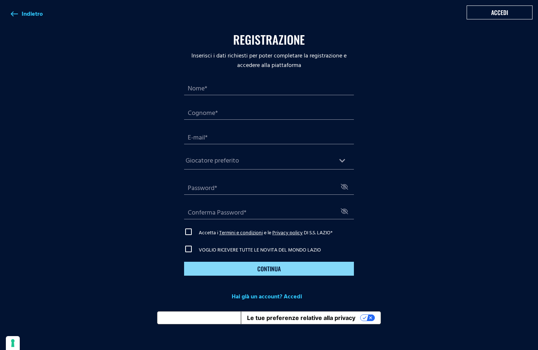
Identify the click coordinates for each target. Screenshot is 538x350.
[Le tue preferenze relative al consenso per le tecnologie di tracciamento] (13, 343)
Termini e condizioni (241, 232)
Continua (269, 268)
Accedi (499, 12)
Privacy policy (287, 232)
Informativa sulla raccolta (199, 317)
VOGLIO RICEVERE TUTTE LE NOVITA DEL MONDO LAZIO (260, 250)
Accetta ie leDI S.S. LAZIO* (266, 233)
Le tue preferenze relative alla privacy (301, 317)
